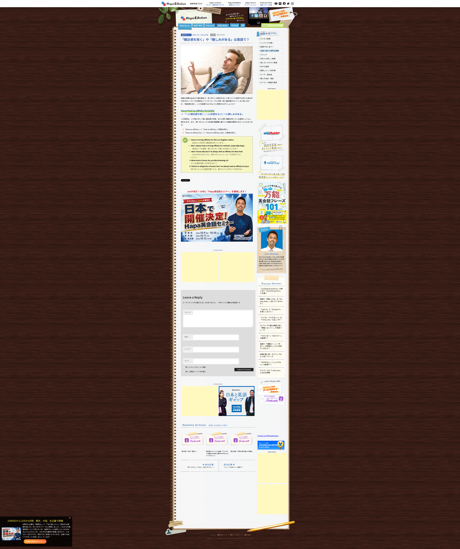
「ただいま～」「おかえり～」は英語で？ (271, 336)
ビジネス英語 (265, 38)
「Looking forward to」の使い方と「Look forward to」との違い (271, 290)
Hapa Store (250, 3)
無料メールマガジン (235, 535)
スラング (263, 54)
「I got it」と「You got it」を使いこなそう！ (271, 310)
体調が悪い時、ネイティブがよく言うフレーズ (271, 355)
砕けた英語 (264, 66)
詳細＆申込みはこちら (35, 541)
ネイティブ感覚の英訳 (268, 82)
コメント (187, 312)
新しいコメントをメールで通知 (196, 367)
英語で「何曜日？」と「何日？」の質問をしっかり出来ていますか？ (271, 346)
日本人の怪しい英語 (267, 58)
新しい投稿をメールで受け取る (196, 371)
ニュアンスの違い (267, 43)
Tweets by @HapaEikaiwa (268, 435)
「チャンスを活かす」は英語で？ (233, 467)
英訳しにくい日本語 (267, 70)
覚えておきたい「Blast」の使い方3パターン (201, 467)
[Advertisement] (199, 267)
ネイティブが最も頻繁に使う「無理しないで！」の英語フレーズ (271, 327)
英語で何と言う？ (267, 47)
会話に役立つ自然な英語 (200, 35)
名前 (186, 336)
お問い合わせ (247, 535)
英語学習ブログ (196, 3)
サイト (186, 361)
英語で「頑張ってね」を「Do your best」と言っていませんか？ (271, 301)
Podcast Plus (266, 3)
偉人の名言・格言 (267, 78)
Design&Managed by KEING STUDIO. (244, 538)
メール (187, 348)
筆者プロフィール (222, 535)
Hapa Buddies (234, 3)
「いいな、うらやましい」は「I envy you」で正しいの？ (271, 318)
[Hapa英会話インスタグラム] (265, 16)
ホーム (212, 535)
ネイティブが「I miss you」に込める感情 (270, 371)
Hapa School (215, 3)
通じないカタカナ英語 (268, 62)
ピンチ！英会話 (266, 74)
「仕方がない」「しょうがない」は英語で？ (270, 363)
